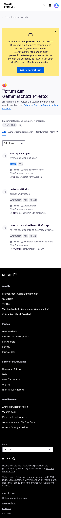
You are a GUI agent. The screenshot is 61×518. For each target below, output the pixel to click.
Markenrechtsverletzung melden (20, 293)
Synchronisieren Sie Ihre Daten (19, 422)
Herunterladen (10, 331)
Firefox (15, 170)
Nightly (6, 384)
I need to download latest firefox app (30, 225)
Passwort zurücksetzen (15, 417)
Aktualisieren (29, 206)
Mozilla (9, 275)
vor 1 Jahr (39, 249)
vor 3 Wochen (35, 177)
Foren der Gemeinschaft (16, 17)
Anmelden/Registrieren (15, 406)
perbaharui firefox (20, 189)
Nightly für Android (13, 389)
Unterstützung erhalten (15, 427)
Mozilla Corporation (33, 465)
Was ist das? (9, 412)
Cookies (6, 508)
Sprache (6, 444)
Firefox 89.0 (10, 125)
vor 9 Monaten (39, 213)
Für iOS (6, 347)
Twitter (6, 304)
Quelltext (7, 299)
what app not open (20, 153)
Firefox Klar (8, 352)
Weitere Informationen (30, 70)
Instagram (13, 458)
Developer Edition (12, 369)
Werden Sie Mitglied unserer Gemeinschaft (26, 309)
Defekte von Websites (34, 170)
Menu (50, 5)
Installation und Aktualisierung (38, 242)
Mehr (52, 132)
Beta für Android (11, 379)
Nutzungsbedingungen (15, 498)
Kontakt (6, 513)
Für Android (8, 341)
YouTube (8, 458)
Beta (4, 374)
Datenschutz (9, 503)
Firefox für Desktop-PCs (15, 336)
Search (44, 5)
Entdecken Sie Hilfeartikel (16, 314)
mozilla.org (8, 493)
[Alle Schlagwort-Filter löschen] (20, 125)
